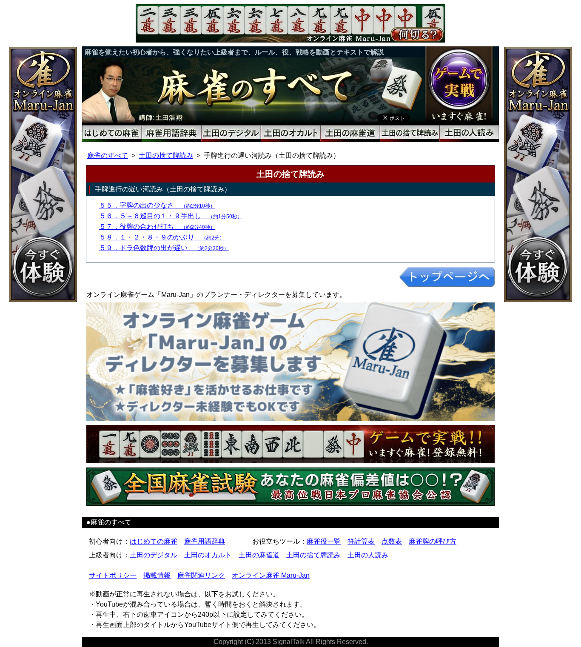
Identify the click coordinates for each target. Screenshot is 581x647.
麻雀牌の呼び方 (432, 541)
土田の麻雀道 (259, 555)
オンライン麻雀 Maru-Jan (271, 575)
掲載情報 (157, 575)
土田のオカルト (208, 555)
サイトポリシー (113, 575)
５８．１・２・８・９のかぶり (162, 237)
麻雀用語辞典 (204, 541)
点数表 (392, 541)
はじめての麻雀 (153, 541)
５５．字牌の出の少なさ (157, 205)
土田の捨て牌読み (166, 155)
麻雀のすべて (107, 155)
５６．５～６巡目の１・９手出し (170, 215)
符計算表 (361, 541)
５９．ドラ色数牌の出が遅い (164, 247)
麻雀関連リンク (201, 575)
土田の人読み (367, 555)
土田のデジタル (153, 555)
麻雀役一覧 (324, 541)
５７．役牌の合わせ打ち (157, 226)
